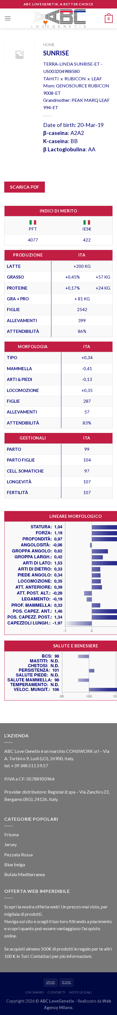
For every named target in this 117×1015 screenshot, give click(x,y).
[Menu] (7, 18)
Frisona (11, 834)
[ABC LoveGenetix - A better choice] (58, 18)
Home (49, 44)
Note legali (80, 992)
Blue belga (14, 864)
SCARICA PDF (24, 186)
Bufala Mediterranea (24, 874)
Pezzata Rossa (18, 854)
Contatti (56, 992)
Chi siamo (34, 992)
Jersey (10, 844)
